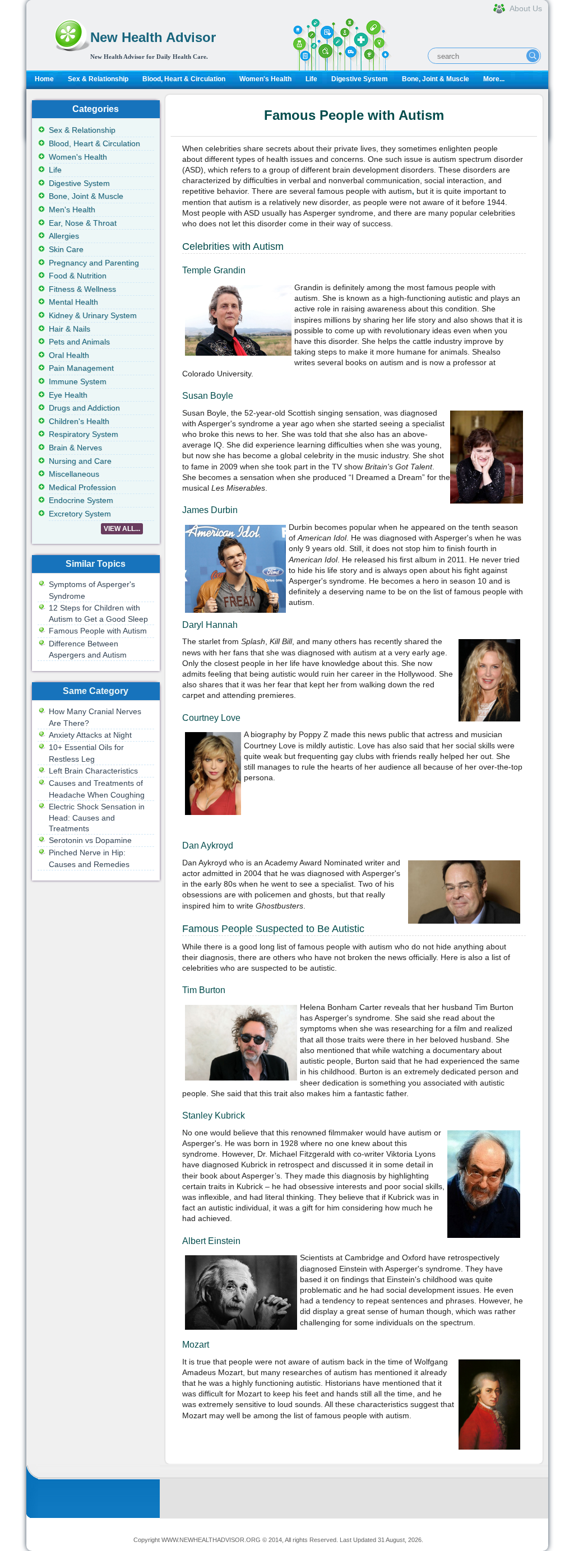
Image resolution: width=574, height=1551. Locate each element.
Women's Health (265, 79)
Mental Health (73, 301)
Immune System (78, 381)
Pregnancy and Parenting (94, 262)
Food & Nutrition (78, 275)
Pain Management (81, 368)
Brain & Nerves (75, 447)
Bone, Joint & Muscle (435, 79)
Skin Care (66, 249)
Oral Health (69, 355)
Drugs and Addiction (84, 407)
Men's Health (72, 209)
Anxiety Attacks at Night (90, 734)
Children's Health (79, 421)
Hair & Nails (69, 328)
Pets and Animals (79, 341)
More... (493, 79)
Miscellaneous (74, 473)
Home (44, 79)
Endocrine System (81, 500)
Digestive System (359, 79)
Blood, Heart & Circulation (183, 79)
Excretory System (80, 513)
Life (311, 79)
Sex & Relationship (98, 79)
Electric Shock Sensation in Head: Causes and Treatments (97, 817)
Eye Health (68, 394)
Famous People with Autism (98, 630)
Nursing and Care (80, 461)
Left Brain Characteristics (93, 770)
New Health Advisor (153, 37)
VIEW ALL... (122, 529)
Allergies (64, 235)
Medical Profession (82, 487)
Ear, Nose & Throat (83, 222)
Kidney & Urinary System (93, 315)
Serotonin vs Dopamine (90, 840)
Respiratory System (83, 434)
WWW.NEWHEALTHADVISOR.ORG (211, 1539)
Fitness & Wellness (82, 289)
